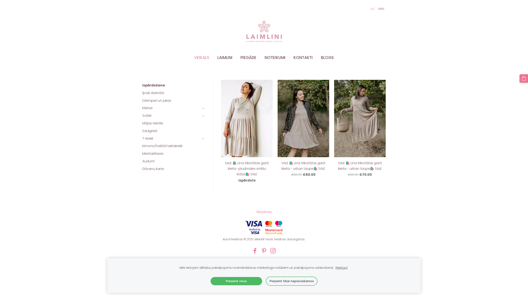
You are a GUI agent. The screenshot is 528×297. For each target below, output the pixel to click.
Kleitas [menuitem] (147, 108)
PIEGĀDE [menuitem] (248, 57)
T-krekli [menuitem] (147, 138)
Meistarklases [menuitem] (153, 153)
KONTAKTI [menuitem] (303, 57)
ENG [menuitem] (381, 9)
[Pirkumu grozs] (524, 78)
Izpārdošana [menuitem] (153, 85)
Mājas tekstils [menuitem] (152, 123)
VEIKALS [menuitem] (201, 57)
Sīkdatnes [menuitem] (264, 212)
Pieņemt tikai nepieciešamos (292, 281)
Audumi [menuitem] (148, 161)
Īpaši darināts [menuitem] (153, 93)
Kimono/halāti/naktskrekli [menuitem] (162, 146)
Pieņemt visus (236, 281)
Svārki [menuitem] (146, 115)
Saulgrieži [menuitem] (149, 130)
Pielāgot (342, 268)
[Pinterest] (264, 250)
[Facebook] (255, 250)
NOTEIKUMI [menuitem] (275, 57)
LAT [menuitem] (372, 9)
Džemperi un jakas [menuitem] (156, 100)
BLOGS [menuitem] (327, 57)
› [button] (203, 108)
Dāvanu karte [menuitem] (153, 168)
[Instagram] (273, 250)
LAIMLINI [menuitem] (224, 57)
